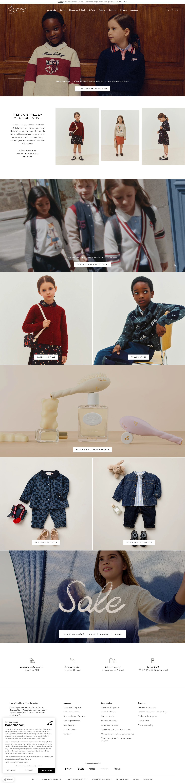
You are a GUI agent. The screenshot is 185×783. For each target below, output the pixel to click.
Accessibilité (148, 779)
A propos (134, 10)
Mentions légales (122, 779)
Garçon (104, 634)
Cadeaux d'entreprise (147, 716)
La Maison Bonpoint (72, 707)
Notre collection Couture (74, 716)
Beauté (123, 10)
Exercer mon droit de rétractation (116, 729)
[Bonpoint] (17, 10)
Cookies (136, 779)
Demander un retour (110, 725)
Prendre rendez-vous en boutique (153, 712)
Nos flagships (70, 725)
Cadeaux (113, 10)
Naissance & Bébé (77, 10)
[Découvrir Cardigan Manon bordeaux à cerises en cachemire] (77, 136)
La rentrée (51, 10)
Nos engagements (72, 720)
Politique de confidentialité (101, 779)
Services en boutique (147, 707)
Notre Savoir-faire (71, 712)
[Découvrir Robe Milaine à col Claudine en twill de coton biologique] (163, 136)
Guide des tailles (108, 712)
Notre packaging (145, 725)
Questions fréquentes (110, 707)
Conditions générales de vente (76, 779)
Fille (92, 634)
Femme (102, 10)
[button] (167, 10)
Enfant (92, 10)
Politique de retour (109, 720)
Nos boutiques (70, 729)
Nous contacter (108, 716)
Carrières (67, 734)
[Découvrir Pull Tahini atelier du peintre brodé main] (120, 135)
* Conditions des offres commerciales (117, 734)
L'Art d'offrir (143, 720)
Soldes (62, 10)
